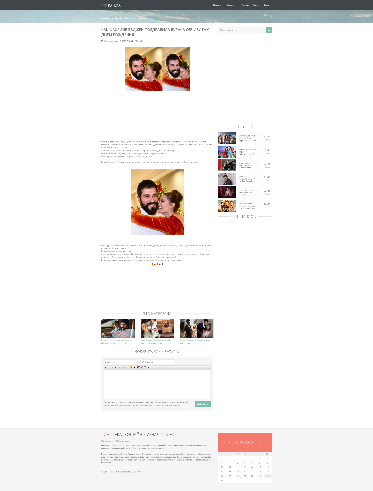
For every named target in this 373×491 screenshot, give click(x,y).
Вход (269, 15)
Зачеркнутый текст (116, 367)
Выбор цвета (134, 367)
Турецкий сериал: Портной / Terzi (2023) (247, 192)
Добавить (202, 403)
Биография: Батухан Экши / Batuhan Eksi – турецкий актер (246, 165)
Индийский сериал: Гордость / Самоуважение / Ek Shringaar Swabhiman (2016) (247, 151)
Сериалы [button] (231, 5)
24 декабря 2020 (111, 41)
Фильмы (245, 5)
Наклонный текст (109, 367)
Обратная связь (123, 441)
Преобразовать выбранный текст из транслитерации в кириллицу (145, 367)
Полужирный (106, 367)
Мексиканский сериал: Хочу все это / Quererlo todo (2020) (247, 206)
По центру (123, 367)
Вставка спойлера (148, 367)
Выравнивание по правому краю (126, 367)
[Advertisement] (157, 114)
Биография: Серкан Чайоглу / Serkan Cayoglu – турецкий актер (247, 178)
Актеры (256, 5)
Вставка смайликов (130, 367)
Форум (267, 5)
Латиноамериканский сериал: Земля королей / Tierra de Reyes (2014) (247, 138)
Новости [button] (217, 5)
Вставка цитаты (141, 367)
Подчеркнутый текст (112, 367)
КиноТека (110, 5)
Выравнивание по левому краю (120, 367)
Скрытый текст (138, 367)
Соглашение (107, 441)
